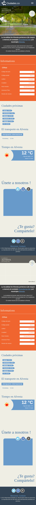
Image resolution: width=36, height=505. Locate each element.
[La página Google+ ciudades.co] (28, 189)
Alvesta (22, 42)
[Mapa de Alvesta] (32, 14)
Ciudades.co (13, 3)
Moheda (6, 116)
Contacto (22, 246)
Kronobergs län (24, 39)
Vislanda (6, 121)
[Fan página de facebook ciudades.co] (23, 189)
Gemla (5, 110)
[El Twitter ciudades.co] (18, 189)
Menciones (14, 246)
